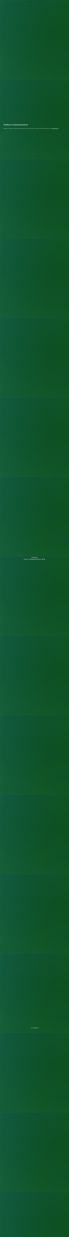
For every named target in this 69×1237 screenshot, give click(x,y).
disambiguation (54, 128)
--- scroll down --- (34, 1028)
